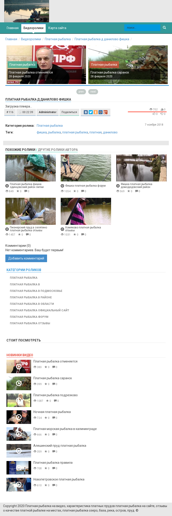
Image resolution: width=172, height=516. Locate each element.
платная (95, 132)
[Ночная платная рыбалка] (18, 417)
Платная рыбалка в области (32, 303)
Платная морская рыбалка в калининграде (65, 429)
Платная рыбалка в (25, 284)
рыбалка (54, 132)
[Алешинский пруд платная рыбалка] (18, 451)
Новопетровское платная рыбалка (58, 479)
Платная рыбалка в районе (31, 297)
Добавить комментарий (26, 258)
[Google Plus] (105, 112)
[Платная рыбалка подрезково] (18, 400)
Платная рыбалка (58, 39)
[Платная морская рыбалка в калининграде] (18, 434)
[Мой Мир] (101, 112)
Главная (11, 39)
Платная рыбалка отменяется (31, 72)
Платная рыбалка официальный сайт (39, 310)
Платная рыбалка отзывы (30, 323)
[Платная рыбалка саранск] (18, 383)
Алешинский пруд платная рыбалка (59, 445)
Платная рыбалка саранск (109, 72)
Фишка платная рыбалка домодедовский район (136, 186)
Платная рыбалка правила (53, 462)
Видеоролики (33, 28)
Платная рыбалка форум (29, 316)
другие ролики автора (58, 150)
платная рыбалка (75, 132)
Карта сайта (57, 28)
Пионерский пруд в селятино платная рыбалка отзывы (28, 229)
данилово (110, 132)
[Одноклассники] (96, 112)
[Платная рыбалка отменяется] (18, 366)
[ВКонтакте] (86, 112)
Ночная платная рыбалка (52, 412)
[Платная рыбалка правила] (18, 468)
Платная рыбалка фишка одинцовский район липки (27, 186)
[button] (10, 112)
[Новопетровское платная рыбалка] (18, 484)
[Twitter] (91, 112)
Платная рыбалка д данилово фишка (102, 39)
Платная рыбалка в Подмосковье (36, 291)
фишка (42, 132)
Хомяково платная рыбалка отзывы (83, 229)
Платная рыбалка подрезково (55, 395)
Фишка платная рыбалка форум (85, 185)
